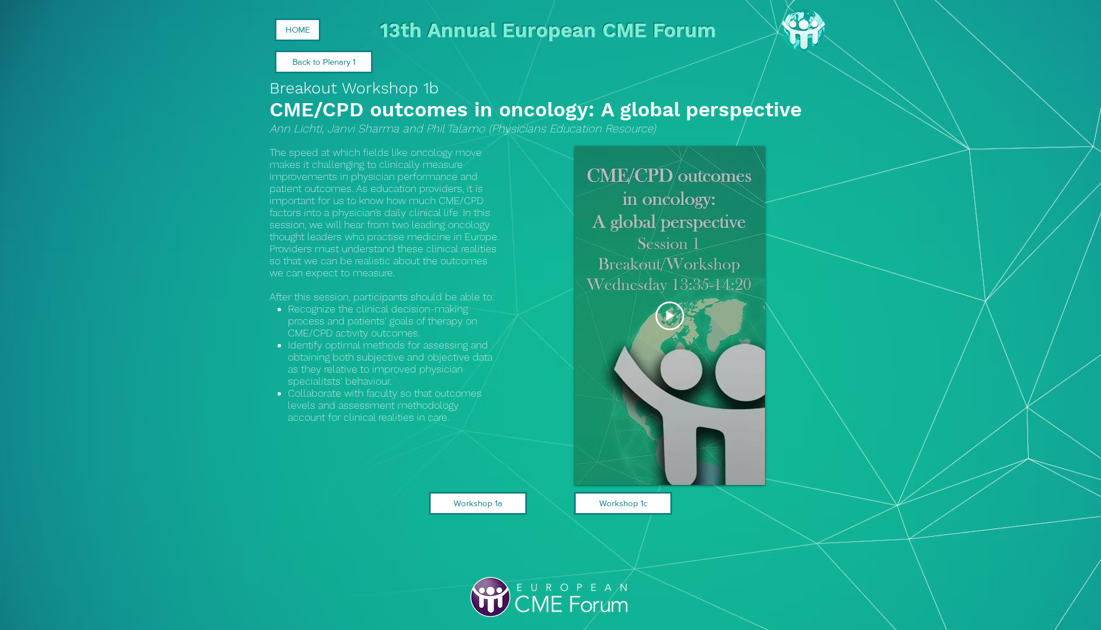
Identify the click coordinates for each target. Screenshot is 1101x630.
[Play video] (669, 316)
